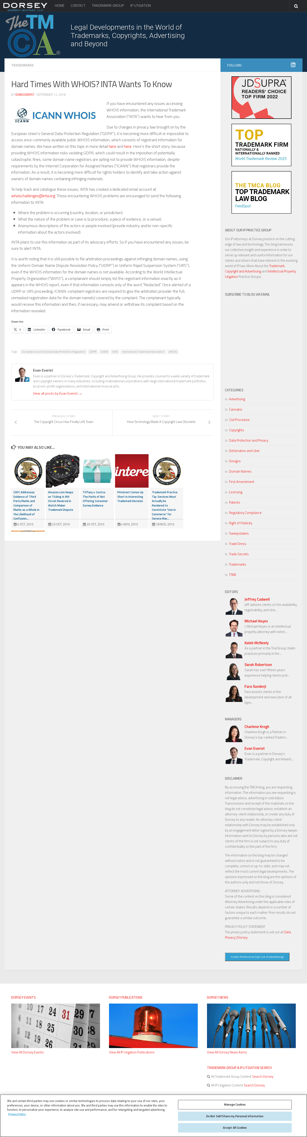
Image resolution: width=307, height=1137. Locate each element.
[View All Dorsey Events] (55, 1046)
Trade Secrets (239, 554)
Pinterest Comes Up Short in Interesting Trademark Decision (130, 496)
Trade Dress (237, 543)
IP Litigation (140, 5)
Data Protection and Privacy (248, 440)
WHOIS (173, 352)
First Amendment (241, 481)
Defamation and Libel (244, 450)
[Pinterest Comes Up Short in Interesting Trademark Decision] (132, 471)
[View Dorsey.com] (25, 10)
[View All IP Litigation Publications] (153, 1046)
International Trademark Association (143, 352)
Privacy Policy (17, 1114)
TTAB (232, 574)
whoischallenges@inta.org (33, 196)
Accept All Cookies (235, 1127)
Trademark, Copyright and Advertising (255, 268)
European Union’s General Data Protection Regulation (53, 352)
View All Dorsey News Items (227, 1052)
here (112, 146)
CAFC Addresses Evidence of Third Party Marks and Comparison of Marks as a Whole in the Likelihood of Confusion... (26, 505)
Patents (234, 502)
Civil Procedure (239, 419)
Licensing (235, 492)
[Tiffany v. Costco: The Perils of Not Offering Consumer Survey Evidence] (97, 471)
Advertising (237, 399)
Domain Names (240, 471)
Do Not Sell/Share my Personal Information (234, 1116)
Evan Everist (25, 94)
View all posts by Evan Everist (57, 393)
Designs (235, 461)
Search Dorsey (262, 1076)
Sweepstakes (239, 533)
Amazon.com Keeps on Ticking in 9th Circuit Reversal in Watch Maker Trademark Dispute (60, 501)
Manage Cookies (235, 1104)
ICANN (104, 352)
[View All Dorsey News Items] (251, 1046)
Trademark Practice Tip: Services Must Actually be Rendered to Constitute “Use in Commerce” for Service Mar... (165, 505)
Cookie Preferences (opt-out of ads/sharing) (257, 957)
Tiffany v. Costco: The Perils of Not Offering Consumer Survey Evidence (95, 499)
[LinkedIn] (293, 65)
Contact (78, 5)
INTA (115, 352)
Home (59, 5)
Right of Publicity (240, 523)
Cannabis (235, 409)
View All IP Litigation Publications (132, 1052)
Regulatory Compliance (245, 512)
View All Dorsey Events (27, 1052)
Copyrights (236, 430)
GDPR (92, 352)
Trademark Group (108, 5)
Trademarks (22, 65)
